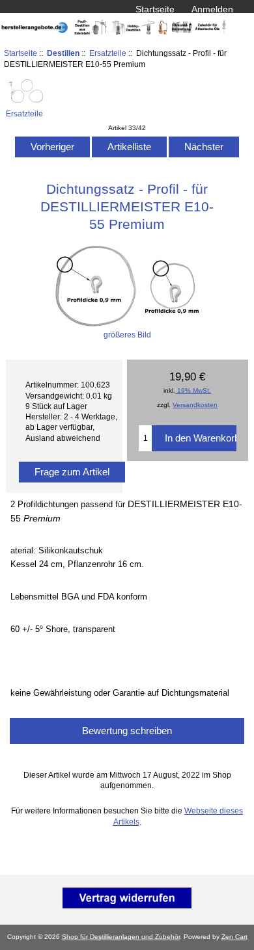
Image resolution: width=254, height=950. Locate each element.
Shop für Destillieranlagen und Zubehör (121, 936)
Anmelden (212, 9)
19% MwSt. (193, 390)
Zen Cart (234, 936)
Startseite (155, 9)
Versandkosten (195, 404)
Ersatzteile (107, 53)
